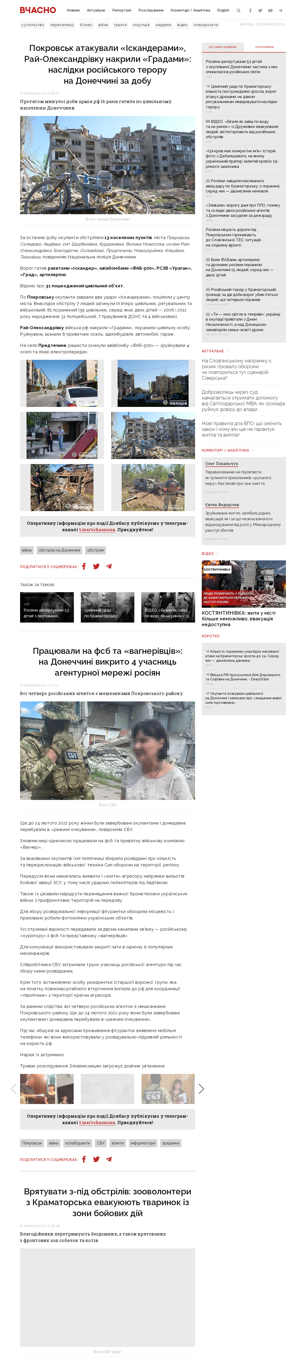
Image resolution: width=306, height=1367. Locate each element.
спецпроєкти (206, 25)
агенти (118, 1143)
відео (182, 25)
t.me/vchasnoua (97, 529)
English (223, 10)
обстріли (95, 550)
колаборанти (78, 1143)
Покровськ (32, 1143)
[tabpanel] (244, 197)
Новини (73, 10)
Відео (208, 554)
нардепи (163, 25)
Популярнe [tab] (265, 47)
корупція (141, 25)
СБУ (100, 1143)
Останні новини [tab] (223, 47)
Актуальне (96, 10)
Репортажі (121, 10)
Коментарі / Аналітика (190, 10)
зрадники (170, 1143)
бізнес (86, 25)
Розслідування (151, 10)
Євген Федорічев (222, 504)
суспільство (32, 25)
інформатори (143, 1143)
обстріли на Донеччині (59, 550)
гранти (120, 25)
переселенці (62, 25)
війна (103, 25)
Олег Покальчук (221, 463)
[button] (201, 1089)
